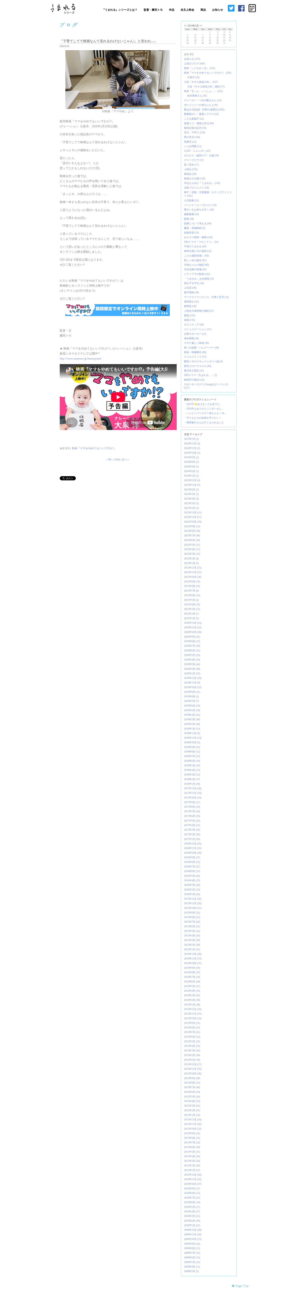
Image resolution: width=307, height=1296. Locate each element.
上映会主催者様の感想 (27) (199, 310)
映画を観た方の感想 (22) (197, 251)
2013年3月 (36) (192, 1050)
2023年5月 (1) (191, 494)
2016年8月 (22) (192, 862)
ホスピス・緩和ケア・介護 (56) (201, 155)
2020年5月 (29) (192, 655)
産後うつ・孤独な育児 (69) (199, 123)
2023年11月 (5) (192, 484)
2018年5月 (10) (192, 765)
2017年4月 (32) (192, 825)
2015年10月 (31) (192, 908)
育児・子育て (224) (194, 132)
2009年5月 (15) (192, 1262)
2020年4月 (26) (192, 659)
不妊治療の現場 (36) (195, 269)
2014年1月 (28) (192, 1004)
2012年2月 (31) (192, 1110)
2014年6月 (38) (192, 981)
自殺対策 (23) (191, 232)
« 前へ (110, 459)
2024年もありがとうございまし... (204, 408)
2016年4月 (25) (192, 880)
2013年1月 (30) (192, 1059)
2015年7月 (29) (192, 921)
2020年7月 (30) (192, 645)
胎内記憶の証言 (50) (195, 127)
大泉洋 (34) (193, 77)
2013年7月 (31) (192, 1032)
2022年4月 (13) (192, 549)
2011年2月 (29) (192, 1165)
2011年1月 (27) (192, 1170)
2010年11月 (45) (192, 1179)
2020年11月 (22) (192, 627)
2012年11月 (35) (192, 1069)
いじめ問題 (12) (192, 146)
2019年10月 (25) (192, 687)
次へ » (125, 459)
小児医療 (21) (191, 200)
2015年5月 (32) (192, 931)
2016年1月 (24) (192, 894)
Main (117, 459)
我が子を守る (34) (194, 283)
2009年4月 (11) (192, 1266)
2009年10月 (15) (192, 1239)
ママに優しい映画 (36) (196, 343)
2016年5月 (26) (192, 875)
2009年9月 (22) (192, 1243)
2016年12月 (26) (192, 843)
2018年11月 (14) (192, 737)
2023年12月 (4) (192, 480)
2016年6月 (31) (192, 871)
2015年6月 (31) (192, 926)
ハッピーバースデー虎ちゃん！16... (206, 413)
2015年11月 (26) (192, 903)
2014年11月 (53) (192, 958)
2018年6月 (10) (192, 760)
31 (224, 43)
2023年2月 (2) (191, 507)
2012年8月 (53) (192, 1082)
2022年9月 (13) (192, 526)
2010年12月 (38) (192, 1174)
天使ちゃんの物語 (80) (196, 264)
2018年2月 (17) (192, 779)
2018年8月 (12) (192, 751)
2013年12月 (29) (192, 1009)
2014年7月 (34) (192, 977)
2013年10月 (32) (192, 1018)
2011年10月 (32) (192, 1128)
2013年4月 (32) (192, 1046)
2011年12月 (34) (192, 1119)
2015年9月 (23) (192, 912)
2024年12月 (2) (192, 443)
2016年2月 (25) (192, 889)
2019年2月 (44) (192, 724)
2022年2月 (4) (191, 558)
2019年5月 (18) (192, 710)
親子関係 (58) (191, 292)
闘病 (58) (189, 218)
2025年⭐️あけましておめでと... (204, 404)
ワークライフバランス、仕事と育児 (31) (206, 297)
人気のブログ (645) (194, 63)
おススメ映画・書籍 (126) (198, 237)
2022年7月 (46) (192, 535)
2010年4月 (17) (192, 1211)
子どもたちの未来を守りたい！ (204, 417)
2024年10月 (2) (192, 452)
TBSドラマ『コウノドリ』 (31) (201, 241)
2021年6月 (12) (192, 595)
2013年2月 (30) (192, 1055)
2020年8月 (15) (192, 641)
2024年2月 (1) (191, 471)
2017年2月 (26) (192, 834)
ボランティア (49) (194, 324)
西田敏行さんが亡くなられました (205, 422)
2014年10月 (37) (192, 963)
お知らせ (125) (192, 58)
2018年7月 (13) (192, 756)
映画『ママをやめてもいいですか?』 (94, 448)
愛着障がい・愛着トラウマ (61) (201, 114)
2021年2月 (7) (191, 613)
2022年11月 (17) (192, 517)
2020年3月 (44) (192, 664)
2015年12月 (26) (192, 898)
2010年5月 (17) (192, 1206)
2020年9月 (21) (192, 636)
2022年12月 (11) (192, 512)
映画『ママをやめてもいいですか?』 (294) (207, 72)
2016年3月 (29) (192, 885)
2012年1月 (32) (192, 1115)
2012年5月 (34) (192, 1096)
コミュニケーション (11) (197, 329)
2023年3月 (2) (191, 503)
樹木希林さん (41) (197, 95)
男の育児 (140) (192, 137)
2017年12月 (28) (192, 788)
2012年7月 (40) (192, 1087)
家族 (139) (189, 315)
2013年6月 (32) (192, 1036)
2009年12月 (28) (192, 1229)
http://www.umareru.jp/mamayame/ (81, 358)
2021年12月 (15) (192, 567)
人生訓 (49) (190, 287)
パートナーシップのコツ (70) (200, 205)
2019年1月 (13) (192, 728)
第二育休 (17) (191, 164)
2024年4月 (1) (191, 466)
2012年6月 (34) (192, 1092)
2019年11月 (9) (192, 682)
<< (185, 25)
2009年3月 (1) (191, 1271)
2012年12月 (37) (192, 1064)
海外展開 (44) (191, 338)
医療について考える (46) (197, 223)
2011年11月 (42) (192, 1124)
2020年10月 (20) (192, 632)
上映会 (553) (191, 169)
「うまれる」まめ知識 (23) (199, 278)
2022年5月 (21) (192, 544)
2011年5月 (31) (192, 1151)
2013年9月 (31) (192, 1023)
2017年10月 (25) (192, 797)
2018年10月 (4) (192, 742)
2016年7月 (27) (192, 866)
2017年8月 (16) (192, 806)
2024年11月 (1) (192, 448)
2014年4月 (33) (192, 990)
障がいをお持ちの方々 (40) (199, 209)
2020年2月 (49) (192, 668)
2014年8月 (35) (192, 972)
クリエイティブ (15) (195, 356)
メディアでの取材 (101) (197, 274)
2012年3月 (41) (192, 1105)
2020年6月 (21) (192, 650)
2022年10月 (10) (192, 521)
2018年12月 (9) (192, 733)
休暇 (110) (189, 320)
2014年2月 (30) (192, 1000)
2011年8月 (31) (192, 1138)
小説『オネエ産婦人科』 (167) (201, 81)
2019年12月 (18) (192, 678)
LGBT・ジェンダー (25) (197, 150)
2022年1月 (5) (191, 563)
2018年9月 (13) (192, 747)
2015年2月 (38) (192, 944)
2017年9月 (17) (192, 802)
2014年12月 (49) (192, 954)
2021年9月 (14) (192, 581)
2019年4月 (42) (192, 714)
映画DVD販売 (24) (194, 379)
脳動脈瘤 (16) (191, 214)
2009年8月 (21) (192, 1248)
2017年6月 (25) (192, 816)
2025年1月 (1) (191, 439)
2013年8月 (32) (192, 1027)
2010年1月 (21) (192, 1225)
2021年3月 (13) (192, 609)
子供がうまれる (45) (195, 246)
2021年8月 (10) (192, 586)
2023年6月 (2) (191, 489)
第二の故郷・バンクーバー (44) (201, 347)
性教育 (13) (190, 141)
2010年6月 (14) (192, 1202)
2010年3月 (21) (192, 1216)
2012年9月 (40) (192, 1078)
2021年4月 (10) (192, 604)
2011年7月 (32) (192, 1142)
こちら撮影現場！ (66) (196, 255)
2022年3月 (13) (192, 553)
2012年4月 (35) (192, 1101)
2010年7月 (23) (192, 1197)
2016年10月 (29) (192, 852)
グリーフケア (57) (194, 160)
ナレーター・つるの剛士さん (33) (202, 100)
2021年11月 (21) (192, 572)
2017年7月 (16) (192, 811)
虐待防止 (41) (191, 301)
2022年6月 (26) (192, 540)
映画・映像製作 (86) (195, 352)
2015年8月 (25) (192, 917)
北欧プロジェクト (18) (196, 187)
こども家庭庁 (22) (194, 118)
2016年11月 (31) (192, 848)
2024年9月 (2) (191, 457)
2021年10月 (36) (192, 576)
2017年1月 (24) (192, 839)
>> (200, 25)
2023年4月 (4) (191, 498)
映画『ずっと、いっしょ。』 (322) (203, 91)
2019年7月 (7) (191, 701)
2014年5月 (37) (192, 986)
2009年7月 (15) (192, 1252)
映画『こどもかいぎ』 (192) (199, 68)
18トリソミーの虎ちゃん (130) (201, 104)
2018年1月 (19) (192, 783)
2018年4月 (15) (192, 770)
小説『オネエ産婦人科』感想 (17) (206, 86)
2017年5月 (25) (192, 820)
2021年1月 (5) (191, 618)
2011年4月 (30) (192, 1156)
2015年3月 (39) (192, 940)
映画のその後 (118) (194, 178)
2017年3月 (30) (192, 829)
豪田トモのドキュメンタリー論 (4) (203, 361)
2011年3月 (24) (192, 1161)
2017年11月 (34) (192, 793)
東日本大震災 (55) (194, 370)
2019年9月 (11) (192, 691)
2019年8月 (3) (191, 696)
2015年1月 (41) (192, 949)
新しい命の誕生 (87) (195, 260)
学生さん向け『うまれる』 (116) (202, 183)
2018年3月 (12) (192, 774)
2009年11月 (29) (192, 1234)
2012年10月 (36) (192, 1073)
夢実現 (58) (190, 306)
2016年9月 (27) (192, 857)
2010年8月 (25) (192, 1193)
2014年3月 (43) (192, 995)
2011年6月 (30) (192, 1147)
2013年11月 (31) (192, 1013)
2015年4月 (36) (192, 935)
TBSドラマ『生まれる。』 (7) (200, 375)
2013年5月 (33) (192, 1041)
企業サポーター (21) (195, 333)
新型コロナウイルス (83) (197, 366)
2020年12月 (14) (192, 622)
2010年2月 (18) (192, 1220)
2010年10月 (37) (192, 1183)
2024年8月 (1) (191, 461)
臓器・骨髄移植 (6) (194, 228)
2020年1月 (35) (192, 673)
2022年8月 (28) (192, 530)
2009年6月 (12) (192, 1257)
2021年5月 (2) (191, 599)
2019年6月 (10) (192, 705)
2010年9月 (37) (192, 1188)
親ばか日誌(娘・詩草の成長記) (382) (204, 109)
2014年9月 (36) (192, 967)
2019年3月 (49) (192, 719)
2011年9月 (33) (192, 1133)
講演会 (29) (190, 173)
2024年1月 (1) (191, 475)
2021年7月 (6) (191, 590)
